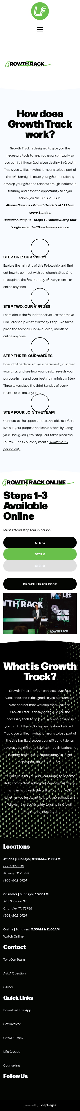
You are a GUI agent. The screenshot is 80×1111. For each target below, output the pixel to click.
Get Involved (12, 1024)
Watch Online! (13, 936)
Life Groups (11, 1051)
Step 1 (40, 542)
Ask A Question (14, 973)
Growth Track (13, 1037)
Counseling (11, 1065)
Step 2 (40, 554)
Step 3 (40, 566)
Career (8, 987)
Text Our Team (14, 959)
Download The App (17, 1010)
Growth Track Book (40, 584)
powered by (40, 1105)
